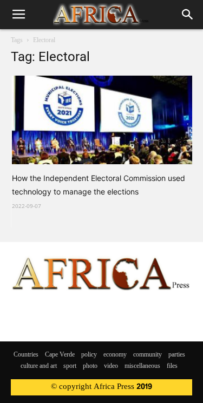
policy (89, 355)
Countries (26, 355)
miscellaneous (142, 366)
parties (176, 355)
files (172, 366)
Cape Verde (60, 355)
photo (90, 366)
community (147, 355)
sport (69, 366)
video (111, 366)
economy (115, 355)
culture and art (39, 366)
